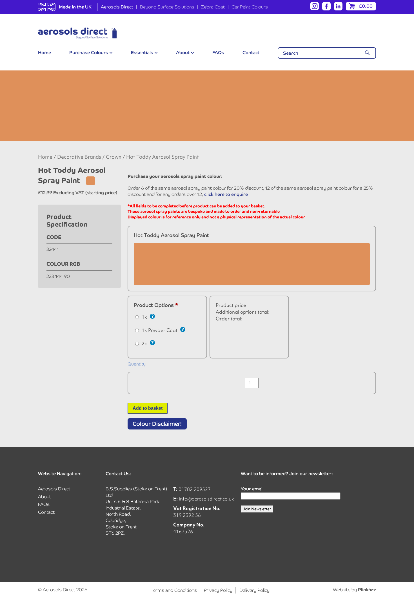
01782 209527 (195, 489)
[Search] (367, 53)
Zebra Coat (213, 7)
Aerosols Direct (117, 7)
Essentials (142, 53)
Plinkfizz (367, 590)
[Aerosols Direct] (77, 33)
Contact (250, 53)
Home (44, 53)
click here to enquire (226, 194)
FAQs (218, 53)
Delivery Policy (254, 590)
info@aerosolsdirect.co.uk (206, 498)
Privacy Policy (218, 590)
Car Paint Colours (250, 7)
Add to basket (148, 408)
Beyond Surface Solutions (167, 7)
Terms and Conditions (174, 590)
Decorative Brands (79, 157)
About (183, 53)
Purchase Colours (88, 53)
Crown (113, 157)
